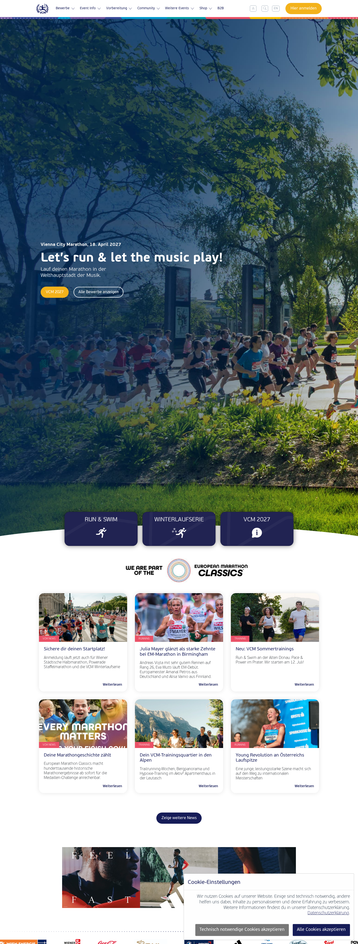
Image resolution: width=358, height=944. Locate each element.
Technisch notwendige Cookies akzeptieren (241, 930)
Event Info (88, 8)
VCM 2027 (55, 292)
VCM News (49, 638)
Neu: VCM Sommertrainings (265, 649)
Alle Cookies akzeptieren (321, 930)
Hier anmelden (304, 8)
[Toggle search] (265, 8)
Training (240, 638)
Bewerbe (63, 8)
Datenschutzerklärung (328, 913)
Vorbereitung (116, 8)
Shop (203, 8)
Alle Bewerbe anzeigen (98, 292)
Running (144, 638)
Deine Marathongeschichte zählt (78, 755)
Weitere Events (177, 8)
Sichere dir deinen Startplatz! (74, 649)
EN (276, 8)
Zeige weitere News (179, 818)
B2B (220, 8)
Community (146, 8)
